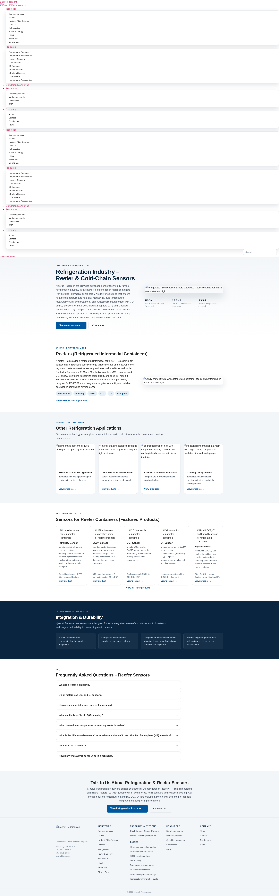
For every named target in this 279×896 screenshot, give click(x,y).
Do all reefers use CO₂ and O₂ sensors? (80, 695)
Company (11, 109)
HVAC (11, 35)
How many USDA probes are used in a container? (86, 756)
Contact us (98, 325)
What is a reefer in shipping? (74, 685)
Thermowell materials (140, 870)
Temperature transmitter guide (144, 879)
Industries (11, 8)
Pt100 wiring (135, 861)
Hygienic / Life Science (19, 21)
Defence (12, 24)
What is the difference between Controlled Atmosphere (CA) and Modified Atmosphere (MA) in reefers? (115, 735)
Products (11, 46)
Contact (12, 118)
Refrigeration (14, 28)
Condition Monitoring (17, 84)
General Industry (16, 14)
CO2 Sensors (15, 62)
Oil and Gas (14, 42)
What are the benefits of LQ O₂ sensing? (81, 715)
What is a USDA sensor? (72, 745)
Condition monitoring (175, 840)
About (11, 114)
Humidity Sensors (17, 59)
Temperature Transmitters (20, 55)
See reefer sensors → (71, 325)
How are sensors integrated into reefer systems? (85, 705)
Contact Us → (161, 808)
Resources (11, 88)
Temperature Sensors (18, 52)
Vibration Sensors (17, 73)
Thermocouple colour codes (143, 847)
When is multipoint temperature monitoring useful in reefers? (92, 725)
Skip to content (8, 1)
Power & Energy (16, 31)
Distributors (14, 121)
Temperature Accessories (20, 80)
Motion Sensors (16, 69)
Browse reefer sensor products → (73, 400)
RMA (11, 104)
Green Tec (13, 38)
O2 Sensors (14, 66)
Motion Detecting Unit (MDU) (143, 836)
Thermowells (14, 76)
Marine (12, 17)
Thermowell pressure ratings (143, 874)
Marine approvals (17, 97)
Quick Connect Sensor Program (144, 831)
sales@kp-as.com (63, 856)
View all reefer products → (139, 587)
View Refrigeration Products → (127, 808)
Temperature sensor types (142, 865)
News (11, 125)
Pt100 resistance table (140, 856)
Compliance (14, 100)
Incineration (103, 858)
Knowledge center (17, 93)
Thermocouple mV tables (141, 851)
